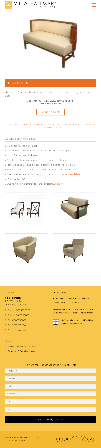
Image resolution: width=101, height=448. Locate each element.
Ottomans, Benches (86, 124)
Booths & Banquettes (25, 124)
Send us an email (17, 330)
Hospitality (40, 124)
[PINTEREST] (67, 439)
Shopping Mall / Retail (51, 127)
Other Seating (69, 124)
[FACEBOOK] (59, 439)
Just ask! (59, 184)
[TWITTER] (90, 439)
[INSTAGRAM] (83, 439)
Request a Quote (50, 112)
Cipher (21, 441)
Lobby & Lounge (54, 124)
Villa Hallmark (44, 5)
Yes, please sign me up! (50, 419)
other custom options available (62, 174)
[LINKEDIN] (75, 439)
